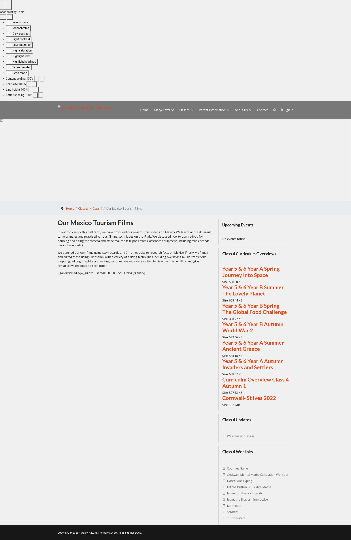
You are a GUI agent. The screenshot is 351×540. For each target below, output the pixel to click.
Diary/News (162, 110)
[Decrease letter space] (35, 95)
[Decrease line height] (31, 89)
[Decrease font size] (29, 84)
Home (144, 110)
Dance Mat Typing (239, 481)
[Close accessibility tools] (10, 17)
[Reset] (3, 17)
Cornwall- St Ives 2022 (249, 398)
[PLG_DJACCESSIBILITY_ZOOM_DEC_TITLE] (36, 78)
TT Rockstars (236, 518)
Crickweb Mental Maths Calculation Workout (257, 475)
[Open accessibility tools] (6, 5)
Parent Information (212, 110)
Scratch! (232, 512)
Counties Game (237, 468)
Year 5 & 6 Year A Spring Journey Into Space (251, 272)
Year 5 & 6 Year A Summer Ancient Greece (253, 345)
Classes (184, 110)
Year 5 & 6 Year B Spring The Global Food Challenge (254, 309)
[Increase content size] (42, 78)
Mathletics (234, 506)
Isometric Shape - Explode (245, 493)
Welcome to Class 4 (240, 436)
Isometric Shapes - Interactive (247, 499)
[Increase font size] (34, 84)
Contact (262, 110)
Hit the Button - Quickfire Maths (249, 487)
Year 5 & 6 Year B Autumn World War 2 (253, 327)
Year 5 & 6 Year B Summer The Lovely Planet (253, 290)
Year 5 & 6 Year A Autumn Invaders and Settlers (253, 364)
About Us (241, 110)
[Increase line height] (36, 89)
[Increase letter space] (40, 95)
